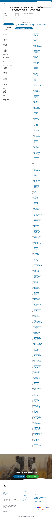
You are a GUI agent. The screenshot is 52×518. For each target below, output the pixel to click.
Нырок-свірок (36, 70)
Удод (34, 278)
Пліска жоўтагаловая (37, 309)
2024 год (33, 24)
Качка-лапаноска (36, 58)
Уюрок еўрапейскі (37, 406)
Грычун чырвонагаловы (37, 388)
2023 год (37, 24)
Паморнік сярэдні (36, 215)
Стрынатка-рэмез (37, 438)
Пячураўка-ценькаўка (37, 356)
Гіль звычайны (36, 421)
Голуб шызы (36, 247)
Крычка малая (36, 242)
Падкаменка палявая (37, 326)
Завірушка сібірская (37, 316)
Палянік (35, 169)
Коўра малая (36, 89)
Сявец (35, 176)
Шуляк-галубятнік (36, 131)
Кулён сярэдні (36, 198)
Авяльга (35, 383)
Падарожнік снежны (37, 424)
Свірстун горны (36, 305)
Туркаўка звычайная (37, 253)
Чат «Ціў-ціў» (25, 497)
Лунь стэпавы (36, 129)
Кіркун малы (36, 182)
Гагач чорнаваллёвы (37, 86)
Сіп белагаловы (36, 123)
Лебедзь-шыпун (36, 33)
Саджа (35, 248)
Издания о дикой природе (38, 503)
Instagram (24, 492)
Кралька (35, 320)
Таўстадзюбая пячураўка (38, 445)
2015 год (31, 25)
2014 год (35, 25)
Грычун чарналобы (37, 385)
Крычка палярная (36, 241)
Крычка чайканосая (37, 237)
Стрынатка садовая (37, 427)
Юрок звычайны (36, 405)
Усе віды (4, 61)
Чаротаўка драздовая (37, 344)
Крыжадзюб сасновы (37, 418)
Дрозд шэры (36, 333)
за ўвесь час (5, 34)
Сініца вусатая (36, 367)
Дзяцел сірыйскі (36, 286)
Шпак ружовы (36, 399)
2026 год (26, 24)
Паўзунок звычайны (37, 379)
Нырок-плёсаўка (36, 64)
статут (4, 91)
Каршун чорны (36, 119)
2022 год (40, 24)
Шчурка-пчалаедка (37, 276)
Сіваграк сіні (36, 277)
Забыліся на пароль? (8, 29)
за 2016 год (5, 80)
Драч (34, 158)
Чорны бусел (36, 112)
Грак (34, 394)
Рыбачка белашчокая (37, 243)
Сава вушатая (36, 267)
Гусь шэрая (35, 40)
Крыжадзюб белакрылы (37, 417)
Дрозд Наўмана (36, 328)
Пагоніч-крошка (36, 157)
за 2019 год (5, 44)
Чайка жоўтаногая (37, 231)
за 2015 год (5, 49)
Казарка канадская (37, 42)
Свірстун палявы (36, 300)
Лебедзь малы (36, 34)
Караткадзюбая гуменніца (38, 433)
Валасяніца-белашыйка (37, 365)
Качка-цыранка (36, 53)
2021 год (43, 24)
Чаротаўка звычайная (37, 339)
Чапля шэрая (36, 109)
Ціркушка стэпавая (37, 170)
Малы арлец (36, 137)
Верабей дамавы (36, 400)
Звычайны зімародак (37, 275)
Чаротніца (35, 159)
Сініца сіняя (35, 376)
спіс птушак (5, 98)
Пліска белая (36, 310)
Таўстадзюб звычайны (37, 423)
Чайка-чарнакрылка (37, 227)
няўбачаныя (5, 85)
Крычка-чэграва (36, 238)
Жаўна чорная (36, 283)
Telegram (24, 495)
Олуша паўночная (36, 95)
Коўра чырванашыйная (37, 92)
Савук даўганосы (36, 74)
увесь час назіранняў (21, 24)
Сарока (35, 390)
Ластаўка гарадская (37, 299)
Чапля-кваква (36, 103)
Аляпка (35, 312)
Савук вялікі (36, 75)
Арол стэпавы (36, 140)
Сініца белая (36, 377)
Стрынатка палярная (37, 429)
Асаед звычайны (36, 118)
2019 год (18, 25)
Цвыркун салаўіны (37, 337)
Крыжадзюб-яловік (37, 416)
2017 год (25, 25)
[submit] (48, 492)
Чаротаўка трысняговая (38, 343)
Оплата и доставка (37, 501)
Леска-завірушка (36, 349)
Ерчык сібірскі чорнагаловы (38, 435)
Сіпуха (35, 255)
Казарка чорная (36, 45)
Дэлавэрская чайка (37, 446)
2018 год (21, 25)
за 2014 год (5, 50)
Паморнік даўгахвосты (37, 216)
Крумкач (35, 396)
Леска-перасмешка (37, 348)
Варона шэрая (36, 395)
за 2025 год (5, 69)
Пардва (35, 78)
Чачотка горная (36, 412)
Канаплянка (36, 411)
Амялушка (35, 311)
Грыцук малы (36, 197)
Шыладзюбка (36, 168)
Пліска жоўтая (36, 306)
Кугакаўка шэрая (36, 264)
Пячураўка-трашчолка (37, 355)
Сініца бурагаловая (37, 371)
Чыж (34, 410)
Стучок (35, 191)
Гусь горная (36, 41)
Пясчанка (35, 181)
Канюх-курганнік (36, 135)
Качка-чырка (36, 57)
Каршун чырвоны (36, 120)
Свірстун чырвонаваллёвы (38, 304)
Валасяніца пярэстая (37, 366)
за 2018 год (5, 45)
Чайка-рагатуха (36, 230)
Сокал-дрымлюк (36, 148)
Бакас (35, 192)
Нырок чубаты (36, 63)
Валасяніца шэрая (37, 362)
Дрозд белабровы (37, 332)
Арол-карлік (36, 143)
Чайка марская (36, 232)
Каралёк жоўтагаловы (37, 360)
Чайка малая (36, 222)
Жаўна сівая (36, 281)
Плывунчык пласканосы (38, 214)
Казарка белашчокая (37, 44)
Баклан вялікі (36, 96)
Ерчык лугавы (36, 323)
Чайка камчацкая (36, 233)
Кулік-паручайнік (36, 204)
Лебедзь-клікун (36, 35)
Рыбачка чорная (36, 244)
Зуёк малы (35, 171)
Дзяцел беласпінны (37, 288)
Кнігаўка (35, 179)
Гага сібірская (36, 67)
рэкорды (4, 92)
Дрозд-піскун (36, 329)
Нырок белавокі (36, 62)
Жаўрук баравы (36, 293)
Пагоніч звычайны (37, 154)
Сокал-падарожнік (37, 152)
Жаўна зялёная (36, 282)
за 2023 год (5, 39)
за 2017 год (5, 46)
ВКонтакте (24, 491)
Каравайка (35, 114)
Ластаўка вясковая (37, 298)
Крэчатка (35, 177)
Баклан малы (36, 97)
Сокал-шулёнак (36, 147)
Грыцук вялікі (36, 196)
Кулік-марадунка (36, 209)
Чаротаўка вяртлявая (37, 338)
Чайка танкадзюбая (37, 225)
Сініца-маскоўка (36, 372)
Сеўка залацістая (36, 175)
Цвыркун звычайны (37, 334)
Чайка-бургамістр (37, 220)
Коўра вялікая (36, 90)
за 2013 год (5, 51)
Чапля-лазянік (36, 102)
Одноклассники (25, 494)
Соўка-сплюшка (36, 258)
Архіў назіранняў (6, 57)
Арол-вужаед (36, 125)
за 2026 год (5, 35)
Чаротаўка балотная (37, 340)
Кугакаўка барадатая (37, 266)
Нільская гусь (36, 441)
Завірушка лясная (36, 315)
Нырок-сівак (36, 61)
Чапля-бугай (36, 101)
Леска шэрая (36, 350)
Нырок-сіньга (36, 69)
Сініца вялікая (36, 374)
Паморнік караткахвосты (38, 213)
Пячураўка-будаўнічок (37, 357)
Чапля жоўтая (36, 106)
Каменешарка (36, 210)
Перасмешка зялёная (37, 345)
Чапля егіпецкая (36, 107)
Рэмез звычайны (36, 382)
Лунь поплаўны (36, 130)
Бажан (35, 84)
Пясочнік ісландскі (37, 180)
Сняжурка (35, 402)
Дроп (34, 164)
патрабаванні (5, 100)
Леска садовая (36, 351)
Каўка (35, 393)
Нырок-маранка (36, 68)
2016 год (28, 25)
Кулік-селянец (36, 203)
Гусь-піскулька (36, 39)
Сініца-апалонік (36, 368)
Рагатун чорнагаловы (37, 219)
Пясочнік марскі (36, 186)
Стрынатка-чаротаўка (37, 430)
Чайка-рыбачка (36, 224)
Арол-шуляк (36, 447)
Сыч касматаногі (36, 270)
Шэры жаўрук (36, 440)
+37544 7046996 (10, 501)
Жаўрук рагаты (36, 295)
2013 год (38, 25)
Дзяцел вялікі (36, 284)
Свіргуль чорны (36, 272)
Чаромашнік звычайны (37, 419)
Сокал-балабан (36, 151)
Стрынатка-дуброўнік (37, 428)
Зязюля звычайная (37, 254)
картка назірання (6, 99)
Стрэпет (35, 163)
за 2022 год (5, 40)
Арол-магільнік (36, 141)
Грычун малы (36, 384)
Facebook (24, 489)
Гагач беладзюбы (36, 87)
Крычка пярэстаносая (37, 236)
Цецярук (35, 79)
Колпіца (35, 115)
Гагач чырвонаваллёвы (37, 85)
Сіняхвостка (36, 444)
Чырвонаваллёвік (36, 185)
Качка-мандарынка (37, 50)
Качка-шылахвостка (37, 56)
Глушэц (35, 80)
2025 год (30, 24)
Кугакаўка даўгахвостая (38, 265)
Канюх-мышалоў (36, 134)
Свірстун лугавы (36, 303)
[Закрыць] (50, 1)
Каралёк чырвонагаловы (38, 361)
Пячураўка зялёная (37, 354)
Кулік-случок (36, 202)
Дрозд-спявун (36, 331)
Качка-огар (35, 47)
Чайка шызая (36, 226)
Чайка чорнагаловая (37, 221)
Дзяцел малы (36, 289)
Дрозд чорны (36, 327)
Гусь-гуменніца (36, 36)
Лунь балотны (36, 126)
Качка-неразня (36, 52)
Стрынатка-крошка (37, 434)
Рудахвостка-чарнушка (37, 321)
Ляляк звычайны (36, 271)
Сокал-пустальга (36, 146)
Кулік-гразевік (36, 188)
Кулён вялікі (35, 199)
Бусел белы (35, 113)
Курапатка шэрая (36, 81)
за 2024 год (5, 38)
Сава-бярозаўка (36, 261)
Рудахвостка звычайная (38, 322)
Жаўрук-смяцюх (36, 292)
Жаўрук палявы (36, 294)
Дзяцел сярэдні (36, 287)
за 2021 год (5, 74)
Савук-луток (36, 73)
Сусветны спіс (43, 25)
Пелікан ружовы (36, 98)
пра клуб (4, 90)
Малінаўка (35, 317)
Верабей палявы (36, 401)
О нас (35, 494)
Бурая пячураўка (36, 439)
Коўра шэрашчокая (37, 91)
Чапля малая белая (37, 108)
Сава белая (35, 259)
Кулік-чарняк (36, 205)
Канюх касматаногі (37, 136)
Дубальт (35, 193)
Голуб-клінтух (36, 249)
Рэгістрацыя (9, 27)
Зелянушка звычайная (37, 407)
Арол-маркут (36, 142)
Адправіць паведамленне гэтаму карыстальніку (24, 28)
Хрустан (35, 174)
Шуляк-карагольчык (37, 132)
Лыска (35, 160)
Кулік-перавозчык (36, 208)
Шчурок (35, 422)
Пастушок (35, 153)
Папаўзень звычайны (37, 378)
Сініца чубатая (36, 373)
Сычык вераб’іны (36, 260)
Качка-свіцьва (36, 51)
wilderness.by (5, 493)
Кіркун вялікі (36, 187)
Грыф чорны (36, 124)
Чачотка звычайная (37, 413)
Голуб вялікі (35, 250)
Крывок (35, 165)
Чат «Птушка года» (26, 501)
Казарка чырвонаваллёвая (38, 46)
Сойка (35, 389)
